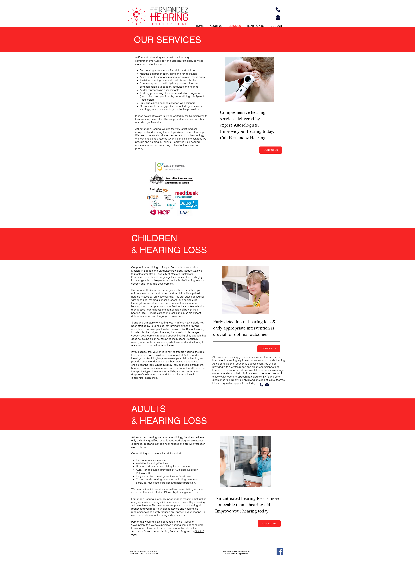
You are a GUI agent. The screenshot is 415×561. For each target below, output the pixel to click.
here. (183, 515)
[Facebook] (280, 551)
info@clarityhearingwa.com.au (236, 551)
